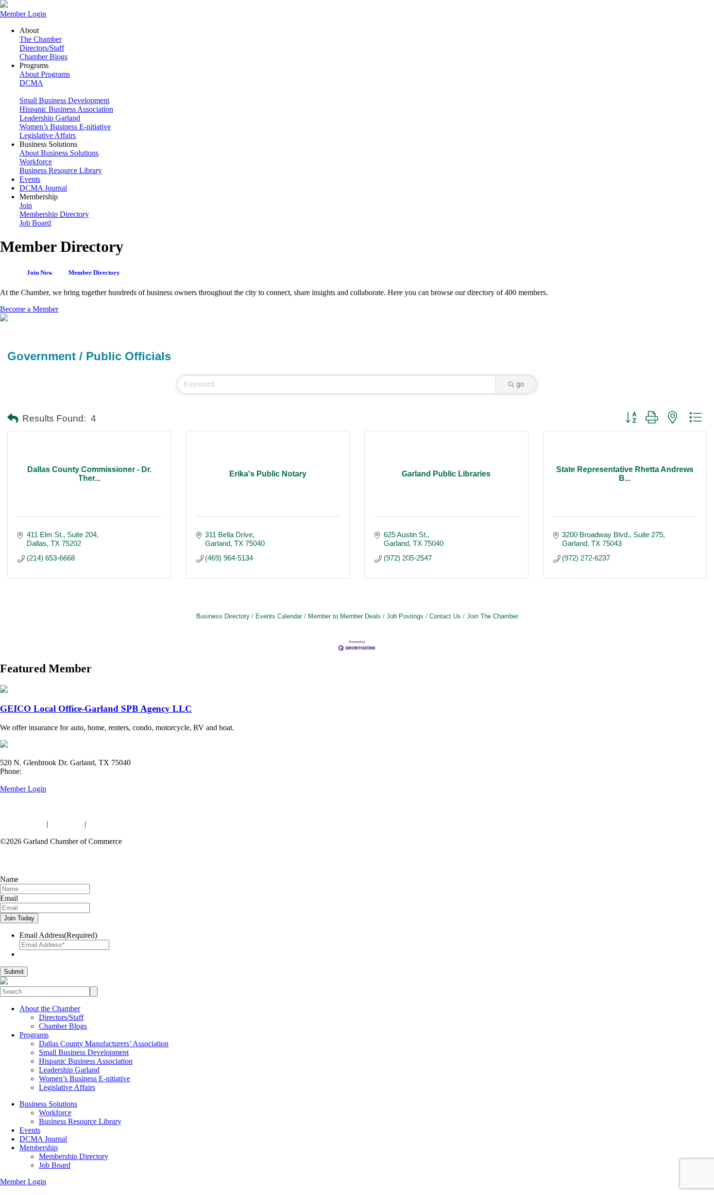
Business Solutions (48, 1104)
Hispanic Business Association (66, 109)
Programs (34, 1035)
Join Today (19, 918)
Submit (14, 971)
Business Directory (223, 616)
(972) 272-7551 (47, 771)
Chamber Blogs (43, 57)
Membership (38, 1147)
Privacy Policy (22, 824)
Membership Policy (118, 824)
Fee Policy (66, 824)
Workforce (35, 162)
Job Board (35, 223)
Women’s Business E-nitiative (65, 127)
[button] (12, 419)
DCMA (31, 83)
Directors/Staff (41, 48)
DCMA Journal (43, 188)
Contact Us (445, 616)
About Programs (44, 74)
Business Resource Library (60, 170)
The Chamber (40, 39)
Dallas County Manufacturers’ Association (104, 1043)
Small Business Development (64, 100)
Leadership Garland (49, 118)
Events (29, 179)
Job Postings (405, 616)
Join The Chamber (492, 616)
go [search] (520, 384)
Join (25, 205)
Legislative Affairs (47, 135)
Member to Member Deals (344, 616)
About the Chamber (49, 1008)
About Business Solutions (59, 153)
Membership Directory (54, 214)
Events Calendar (278, 616)
